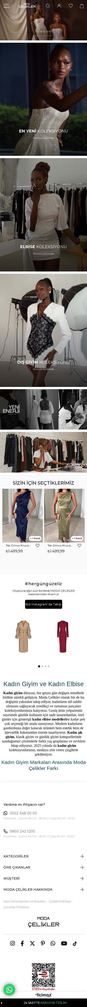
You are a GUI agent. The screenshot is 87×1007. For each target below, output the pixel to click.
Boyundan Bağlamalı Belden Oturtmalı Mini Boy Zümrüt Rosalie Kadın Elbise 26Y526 (60, 545)
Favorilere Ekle (37, 545)
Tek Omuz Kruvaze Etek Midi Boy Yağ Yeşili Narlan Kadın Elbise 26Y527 (18, 545)
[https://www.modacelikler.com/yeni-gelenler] (43, 409)
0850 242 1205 (22, 831)
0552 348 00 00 (23, 813)
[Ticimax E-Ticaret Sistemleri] (43, 995)
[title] (43, 20)
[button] (38, 666)
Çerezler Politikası (16, 907)
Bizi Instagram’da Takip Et (44, 605)
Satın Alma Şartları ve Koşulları (24, 901)
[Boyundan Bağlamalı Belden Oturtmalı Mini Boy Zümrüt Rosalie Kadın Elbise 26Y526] (64, 516)
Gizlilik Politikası (60, 901)
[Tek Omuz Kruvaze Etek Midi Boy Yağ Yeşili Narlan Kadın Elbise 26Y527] (22, 516)
